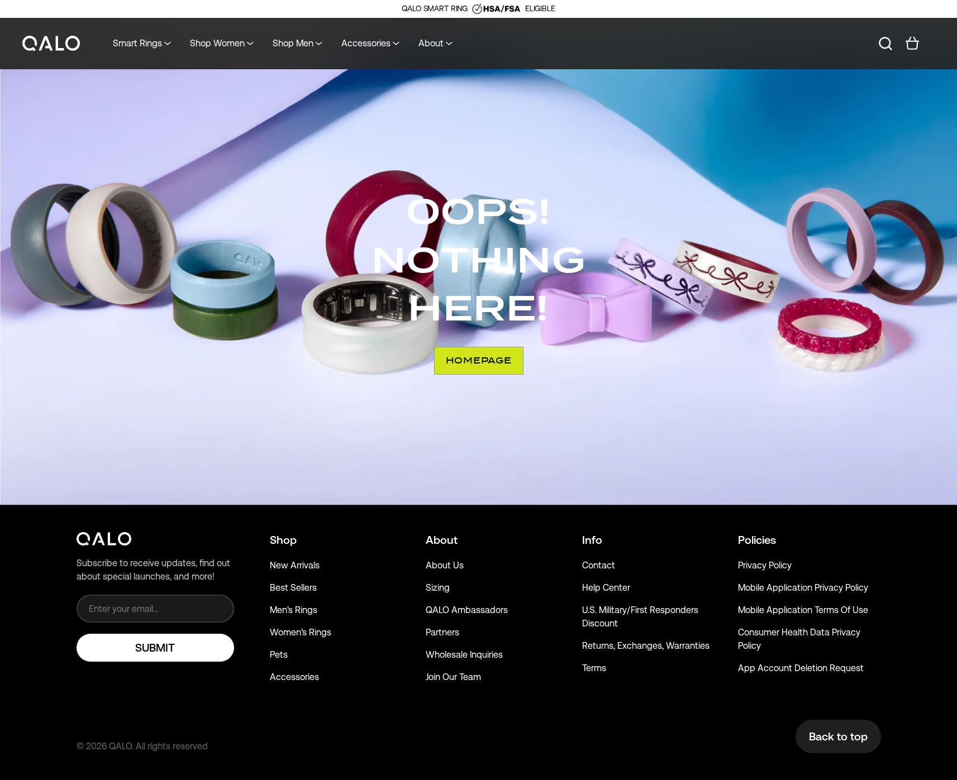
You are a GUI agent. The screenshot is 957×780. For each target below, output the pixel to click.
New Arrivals (295, 565)
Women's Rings (300, 632)
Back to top (838, 736)
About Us (445, 565)
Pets (279, 654)
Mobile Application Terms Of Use (803, 610)
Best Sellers (293, 587)
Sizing (438, 587)
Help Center (606, 587)
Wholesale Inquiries (464, 654)
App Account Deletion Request (801, 668)
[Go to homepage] (51, 44)
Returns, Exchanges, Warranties (646, 645)
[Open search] (885, 43)
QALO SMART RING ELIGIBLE (478, 8)
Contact (598, 565)
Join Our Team (453, 677)
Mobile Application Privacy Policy (803, 587)
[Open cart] (912, 43)
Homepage (479, 360)
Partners (442, 632)
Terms (594, 668)
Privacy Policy (765, 565)
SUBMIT (155, 647)
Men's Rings (293, 610)
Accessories (294, 677)
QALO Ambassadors (467, 610)
